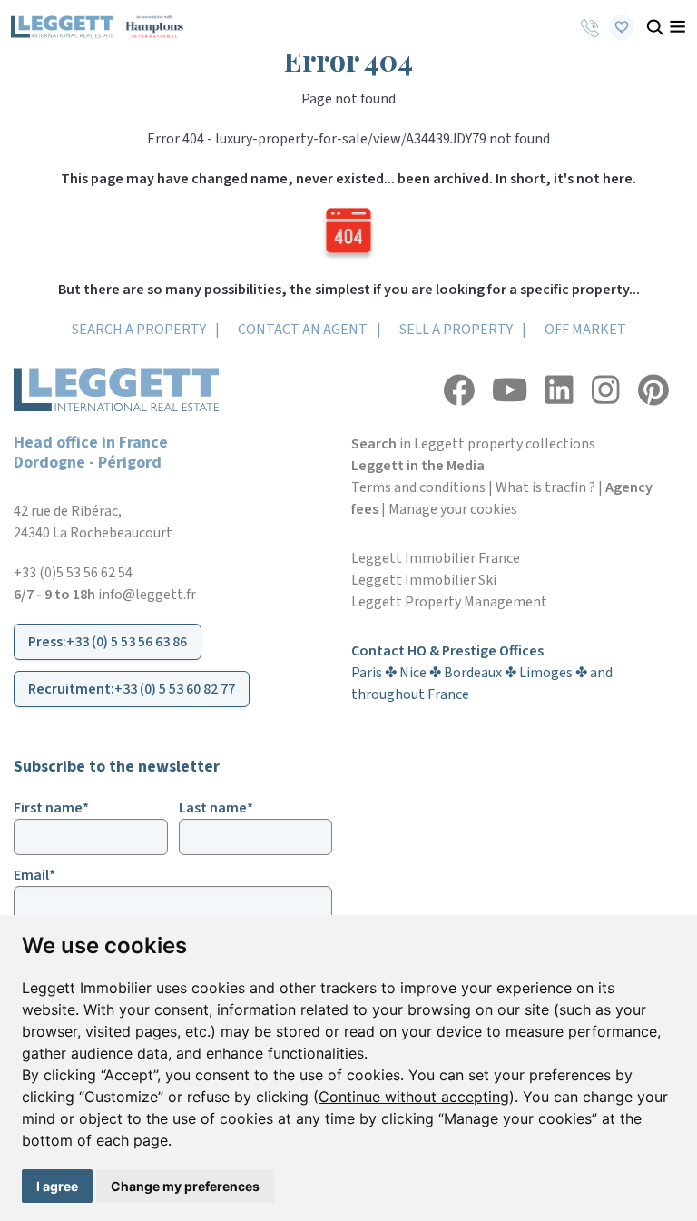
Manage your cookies (452, 509)
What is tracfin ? (545, 487)
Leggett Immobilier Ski (423, 580)
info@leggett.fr (147, 595)
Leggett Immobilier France (435, 558)
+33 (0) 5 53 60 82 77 (174, 689)
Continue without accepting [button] (414, 1097)
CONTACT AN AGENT (303, 330)
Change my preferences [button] (185, 1186)
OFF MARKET (585, 330)
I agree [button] (57, 1186)
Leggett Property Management (449, 602)
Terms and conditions (418, 487)
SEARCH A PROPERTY (139, 330)
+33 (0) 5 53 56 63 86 (126, 642)
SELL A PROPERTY (456, 330)
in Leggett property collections (473, 444)
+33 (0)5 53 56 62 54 (73, 573)
